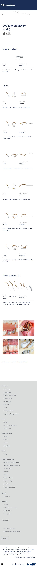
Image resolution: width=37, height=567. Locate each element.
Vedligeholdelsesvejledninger (11, 465)
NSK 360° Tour (7, 511)
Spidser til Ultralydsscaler (8, 14)
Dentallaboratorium (8, 410)
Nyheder (5, 436)
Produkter (9, 12)
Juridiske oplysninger (9, 528)
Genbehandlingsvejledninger (11, 462)
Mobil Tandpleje (7, 398)
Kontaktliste (6, 496)
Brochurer (6, 471)
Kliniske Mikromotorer (9, 395)
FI (25, 564)
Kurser (5, 439)
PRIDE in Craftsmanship (10, 507)
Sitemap (5, 538)
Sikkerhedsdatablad (9, 487)
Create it (5, 422)
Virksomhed (5, 520)
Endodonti (6, 404)
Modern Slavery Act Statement (11, 531)
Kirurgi (5, 407)
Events (5, 442)
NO (21, 564)
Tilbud (5, 454)
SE (19, 564)
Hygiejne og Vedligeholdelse (11, 414)
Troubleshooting (7, 468)
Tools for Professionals (9, 425)
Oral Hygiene (17, 12)
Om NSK (5, 504)
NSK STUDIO (7, 428)
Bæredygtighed (7, 514)
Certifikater (6, 484)
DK (23, 564)
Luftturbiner (6, 389)
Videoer (5, 474)
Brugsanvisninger (8, 481)
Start (3, 12)
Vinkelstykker (7, 392)
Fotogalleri (6, 445)
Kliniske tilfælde (8, 477)
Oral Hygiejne (7, 401)
